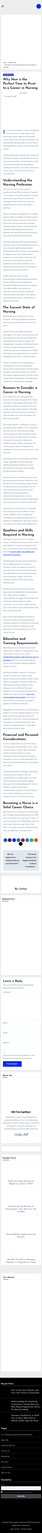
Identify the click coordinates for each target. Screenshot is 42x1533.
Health (8, 1292)
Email (5, 1033)
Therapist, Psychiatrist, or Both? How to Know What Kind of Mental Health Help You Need (25, 1418)
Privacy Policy (6, 1467)
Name (5, 1023)
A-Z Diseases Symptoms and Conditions (16, 1435)
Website (6, 1043)
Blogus (14, 1525)
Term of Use (5, 1473)
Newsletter (5, 1456)
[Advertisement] (21, 38)
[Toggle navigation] (2, 6)
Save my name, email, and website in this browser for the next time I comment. (18, 1056)
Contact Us (5, 1451)
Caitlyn (24, 93)
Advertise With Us (8, 1445)
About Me (4, 1440)
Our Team (4, 1462)
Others (9, 1315)
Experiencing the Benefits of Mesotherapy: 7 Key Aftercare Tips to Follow (21, 1209)
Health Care (8, 75)
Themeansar (25, 1525)
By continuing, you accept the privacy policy (18, 1492)
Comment (7, 992)
